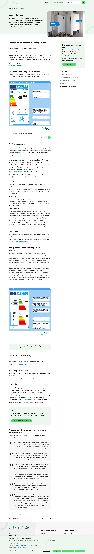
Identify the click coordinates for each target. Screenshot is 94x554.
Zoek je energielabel (68, 533)
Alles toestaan (80, 551)
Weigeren (56, 551)
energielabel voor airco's (25, 364)
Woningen (42, 533)
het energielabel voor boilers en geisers (27, 378)
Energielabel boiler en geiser (16, 65)
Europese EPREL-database (20, 241)
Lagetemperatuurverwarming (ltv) (17, 171)
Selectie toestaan (68, 551)
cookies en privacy (21, 545)
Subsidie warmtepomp (30, 399)
